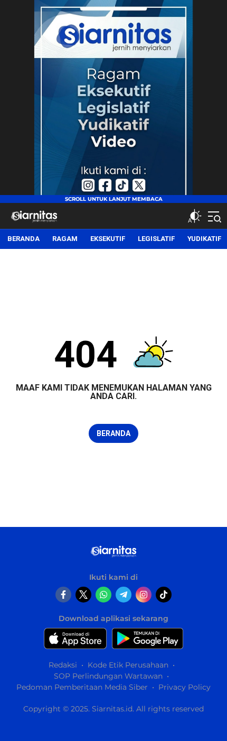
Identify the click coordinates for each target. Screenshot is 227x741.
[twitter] (83, 595)
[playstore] (147, 638)
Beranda (113, 433)
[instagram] (144, 595)
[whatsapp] (103, 595)
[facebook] (63, 595)
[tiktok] (164, 595)
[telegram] (123, 595)
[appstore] (75, 638)
